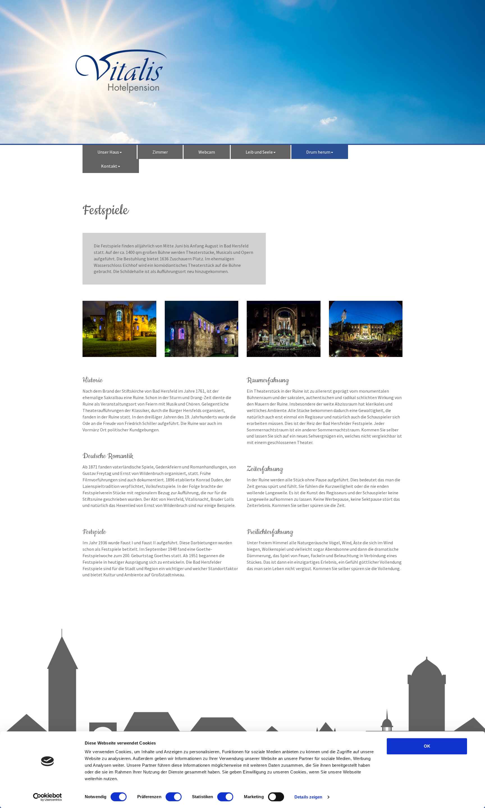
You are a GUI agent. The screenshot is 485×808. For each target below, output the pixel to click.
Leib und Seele (259, 152)
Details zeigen (308, 797)
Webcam (206, 152)
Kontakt (109, 166)
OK (427, 746)
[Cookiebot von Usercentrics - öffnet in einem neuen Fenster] (47, 797)
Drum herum (318, 152)
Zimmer (160, 152)
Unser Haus (108, 152)
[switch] (174, 796)
